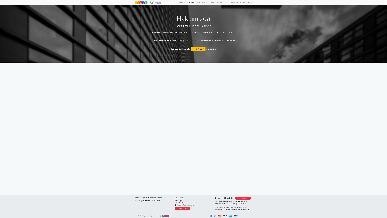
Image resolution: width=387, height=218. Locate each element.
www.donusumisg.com (243, 198)
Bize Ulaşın (178, 201)
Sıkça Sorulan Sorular (182, 208)
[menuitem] (182, 3)
